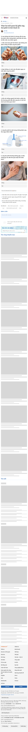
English (2, 675)
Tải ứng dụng (5, 726)
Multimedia (3, 680)
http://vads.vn (8, 721)
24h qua (3, 683)
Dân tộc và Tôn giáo (5, 651)
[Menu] (2, 18)
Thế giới (16, 654)
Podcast (16, 680)
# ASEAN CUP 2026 (14, 17)
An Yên (5, 30)
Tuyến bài (7, 686)
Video (16, 678)
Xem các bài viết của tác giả (9, 32)
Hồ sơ (16, 675)
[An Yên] (2, 31)
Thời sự (2, 649)
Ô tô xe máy (3, 662)
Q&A (20, 208)
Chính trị (17, 646)
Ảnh (2, 678)
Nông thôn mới (18, 670)
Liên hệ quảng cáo (5, 712)
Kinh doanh (17, 649)
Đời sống (3, 657)
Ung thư (21, 205)
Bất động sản (4, 665)
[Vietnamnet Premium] (4, 647)
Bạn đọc (16, 665)
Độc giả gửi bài (14, 726)
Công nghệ (17, 659)
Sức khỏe (5, 21)
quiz (3, 208)
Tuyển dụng (23, 726)
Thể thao (17, 651)
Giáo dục (3, 654)
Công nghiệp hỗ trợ (19, 667)
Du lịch (16, 662)
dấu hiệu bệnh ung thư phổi (12, 208)
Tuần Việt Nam (4, 667)
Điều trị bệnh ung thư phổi (13, 205)
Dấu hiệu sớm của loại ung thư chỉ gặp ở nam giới (14, 194)
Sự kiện (20, 686)
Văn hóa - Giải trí (19, 657)
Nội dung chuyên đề (19, 672)
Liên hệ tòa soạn (5, 697)
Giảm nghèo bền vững (6, 670)
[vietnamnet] (6, 18)
